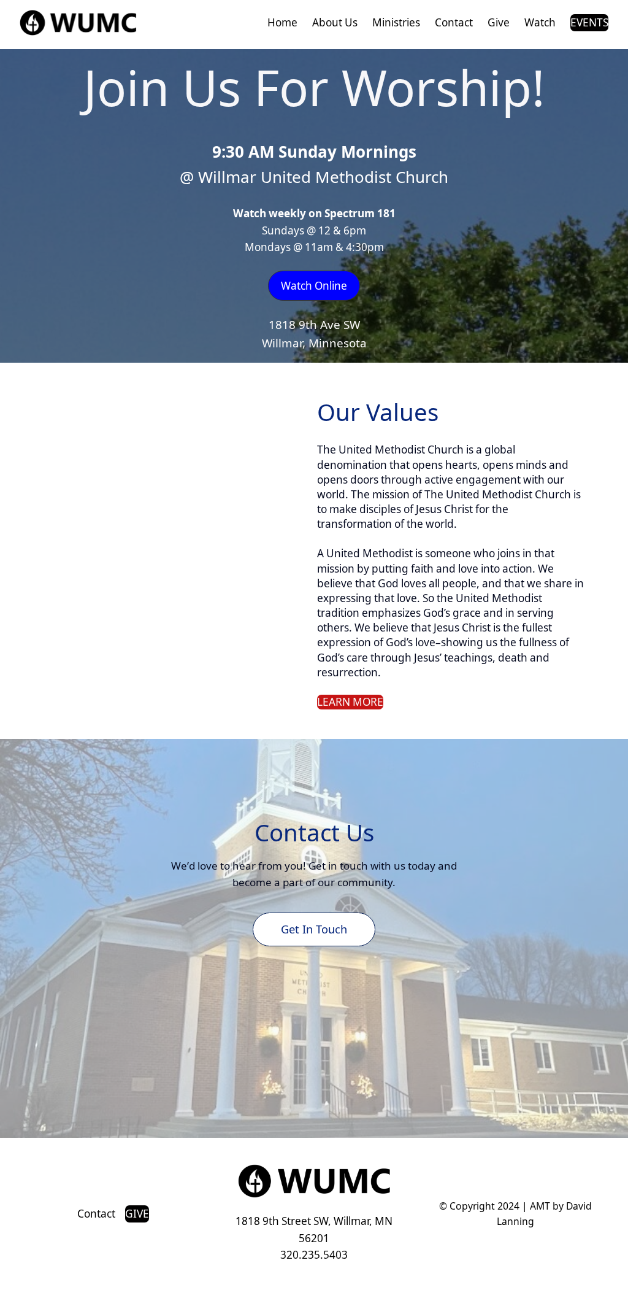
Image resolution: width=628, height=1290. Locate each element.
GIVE (137, 1214)
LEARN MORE (350, 702)
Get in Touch (314, 929)
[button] (314, 286)
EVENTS (589, 22)
